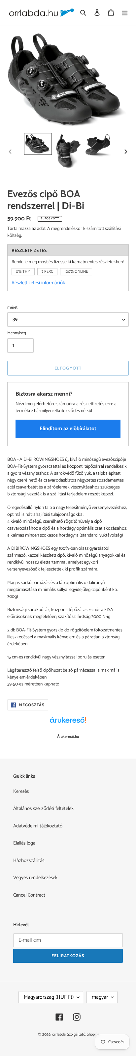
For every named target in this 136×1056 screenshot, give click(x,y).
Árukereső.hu (68, 736)
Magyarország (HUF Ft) (49, 997)
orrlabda (59, 1034)
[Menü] (125, 13)
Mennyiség (16, 333)
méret (12, 307)
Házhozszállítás (28, 860)
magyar (100, 997)
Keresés (21, 791)
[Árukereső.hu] (68, 723)
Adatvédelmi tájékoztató (37, 826)
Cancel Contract (29, 895)
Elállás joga (24, 843)
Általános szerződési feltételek (43, 808)
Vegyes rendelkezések (35, 878)
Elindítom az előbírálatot (68, 428)
